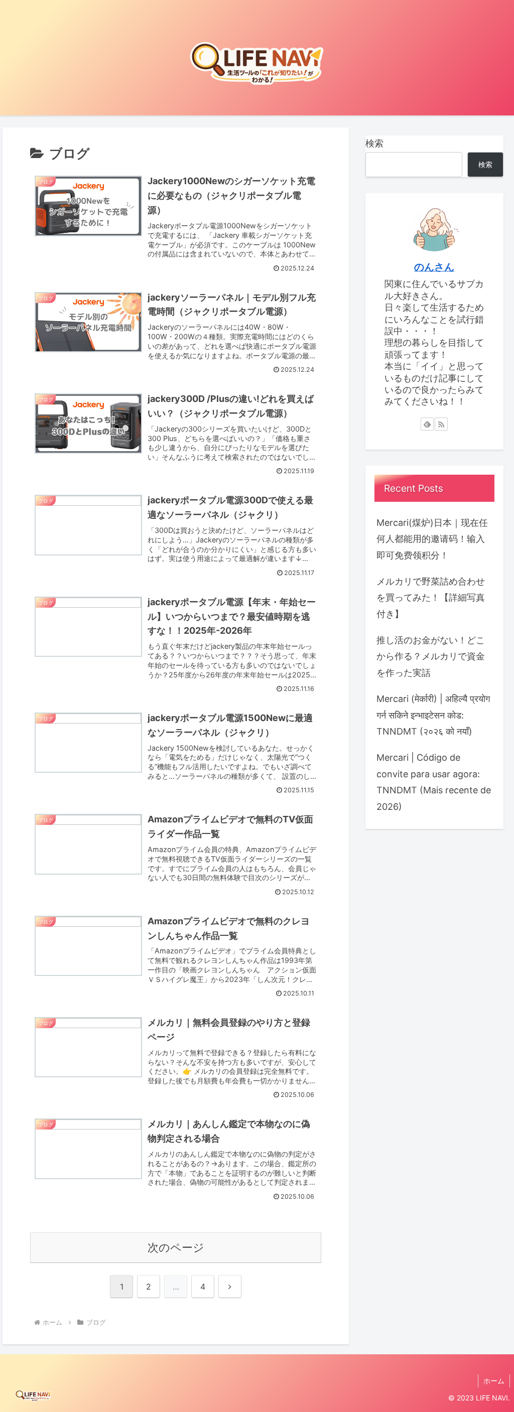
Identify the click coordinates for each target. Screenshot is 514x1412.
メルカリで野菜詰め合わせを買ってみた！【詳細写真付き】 (430, 597)
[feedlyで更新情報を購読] (427, 424)
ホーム (493, 1380)
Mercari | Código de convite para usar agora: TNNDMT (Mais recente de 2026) (433, 781)
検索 (374, 143)
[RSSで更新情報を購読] (441, 424)
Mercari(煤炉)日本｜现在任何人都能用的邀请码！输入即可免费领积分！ (432, 538)
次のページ (176, 1247)
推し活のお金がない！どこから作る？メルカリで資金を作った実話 (430, 656)
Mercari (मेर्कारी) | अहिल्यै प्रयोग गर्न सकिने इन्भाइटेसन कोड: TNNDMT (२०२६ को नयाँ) (433, 715)
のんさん (434, 267)
